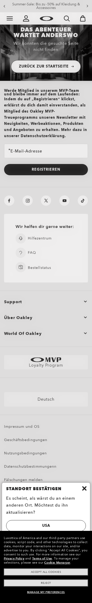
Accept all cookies (46, 572)
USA (46, 525)
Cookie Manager (57, 563)
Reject (46, 583)
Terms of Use (42, 558)
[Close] (84, 488)
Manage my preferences (46, 592)
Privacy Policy (14, 558)
